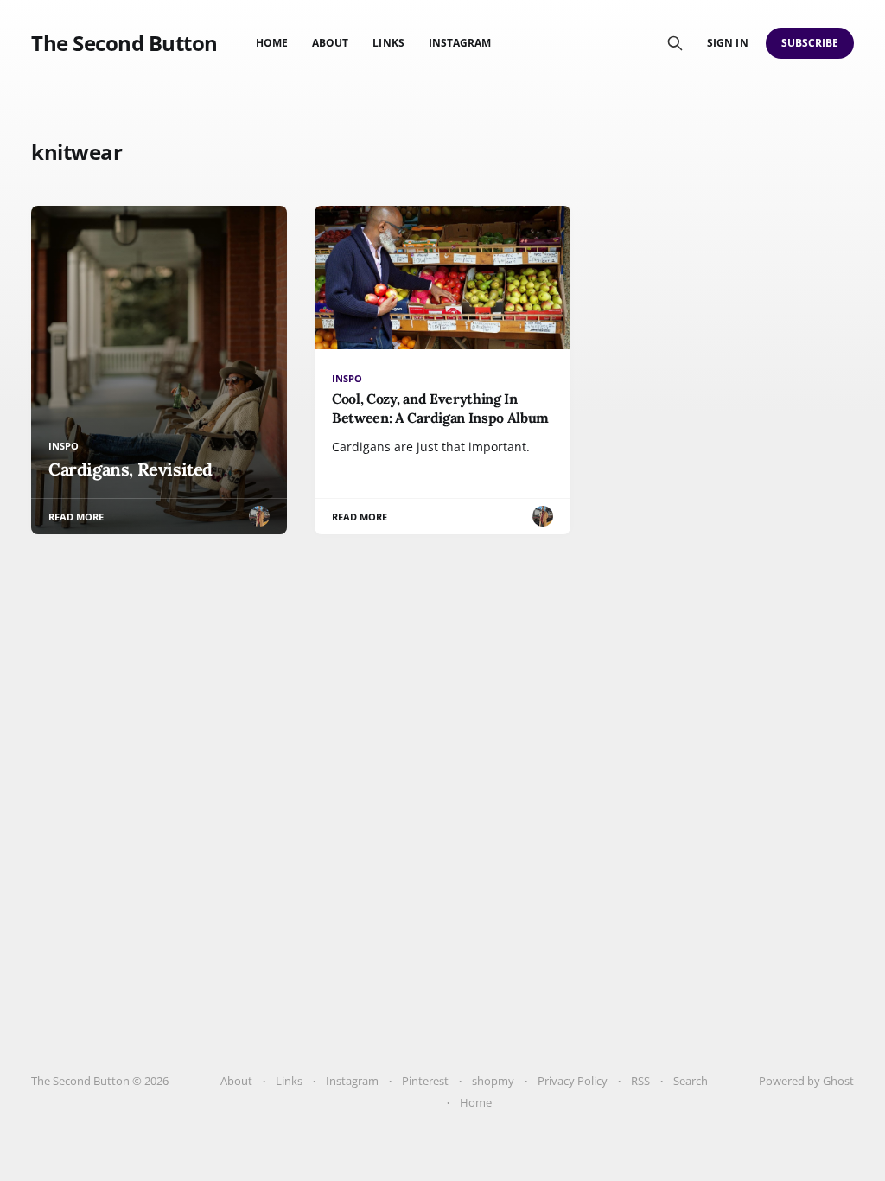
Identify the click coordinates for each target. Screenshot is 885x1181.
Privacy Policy (573, 1080)
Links (388, 42)
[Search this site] (675, 43)
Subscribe (810, 42)
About (330, 42)
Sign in (727, 42)
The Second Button (124, 43)
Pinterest (425, 1080)
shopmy (493, 1080)
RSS (640, 1080)
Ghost (838, 1080)
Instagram (460, 42)
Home (272, 42)
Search (690, 1080)
